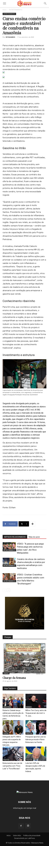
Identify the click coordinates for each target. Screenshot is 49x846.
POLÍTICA (29, 733)
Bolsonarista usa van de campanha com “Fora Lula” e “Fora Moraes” (12, 766)
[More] (32, 523)
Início (5, 10)
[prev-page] (4, 590)
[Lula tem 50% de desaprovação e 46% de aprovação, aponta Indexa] (35, 754)
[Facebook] (21, 825)
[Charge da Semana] (24, 658)
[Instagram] (28, 825)
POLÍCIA (5, 733)
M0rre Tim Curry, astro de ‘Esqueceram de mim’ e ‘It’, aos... (35, 713)
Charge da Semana (14, 677)
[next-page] (8, 590)
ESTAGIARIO (10, 37)
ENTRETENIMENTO (15, 10)
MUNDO (28, 707)
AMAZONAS (7, 707)
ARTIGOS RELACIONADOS (15, 537)
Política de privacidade (31, 835)
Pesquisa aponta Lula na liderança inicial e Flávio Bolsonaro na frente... (35, 739)
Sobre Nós (17, 835)
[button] (4, 3)
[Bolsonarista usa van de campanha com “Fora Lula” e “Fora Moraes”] (13, 754)
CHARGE (6, 673)
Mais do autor (34, 537)
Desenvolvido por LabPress (24, 838)
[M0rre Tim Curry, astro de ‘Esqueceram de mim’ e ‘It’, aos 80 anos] (35, 701)
